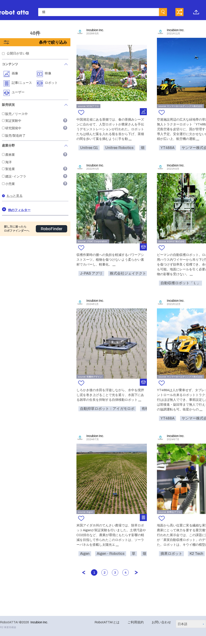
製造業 (10, 169)
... (130, 139)
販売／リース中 (16, 114)
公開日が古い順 (18, 53)
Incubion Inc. (39, 622)
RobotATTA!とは (107, 622)
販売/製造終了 (15, 135)
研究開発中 (13, 128)
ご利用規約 (136, 622)
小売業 (10, 184)
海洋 (8, 162)
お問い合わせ (161, 622)
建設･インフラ (15, 176)
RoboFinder (51, 229)
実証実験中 (13, 120)
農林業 (10, 154)
